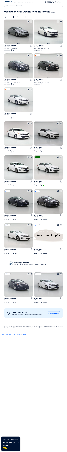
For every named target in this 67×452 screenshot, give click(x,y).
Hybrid (24, 334)
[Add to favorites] (31, 21)
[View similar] (28, 21)
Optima (18, 334)
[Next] (31, 32)
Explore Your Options (52, 263)
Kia (14, 334)
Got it (4, 448)
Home (2, 334)
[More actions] (31, 50)
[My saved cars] (56, 2)
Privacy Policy (7, 443)
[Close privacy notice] (19, 438)
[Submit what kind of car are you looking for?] (61, 5)
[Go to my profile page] (59, 2)
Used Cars (8, 334)
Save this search (54, 313)
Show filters (10, 17)
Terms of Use (5, 445)
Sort (61, 17)
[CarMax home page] (9, 2)
